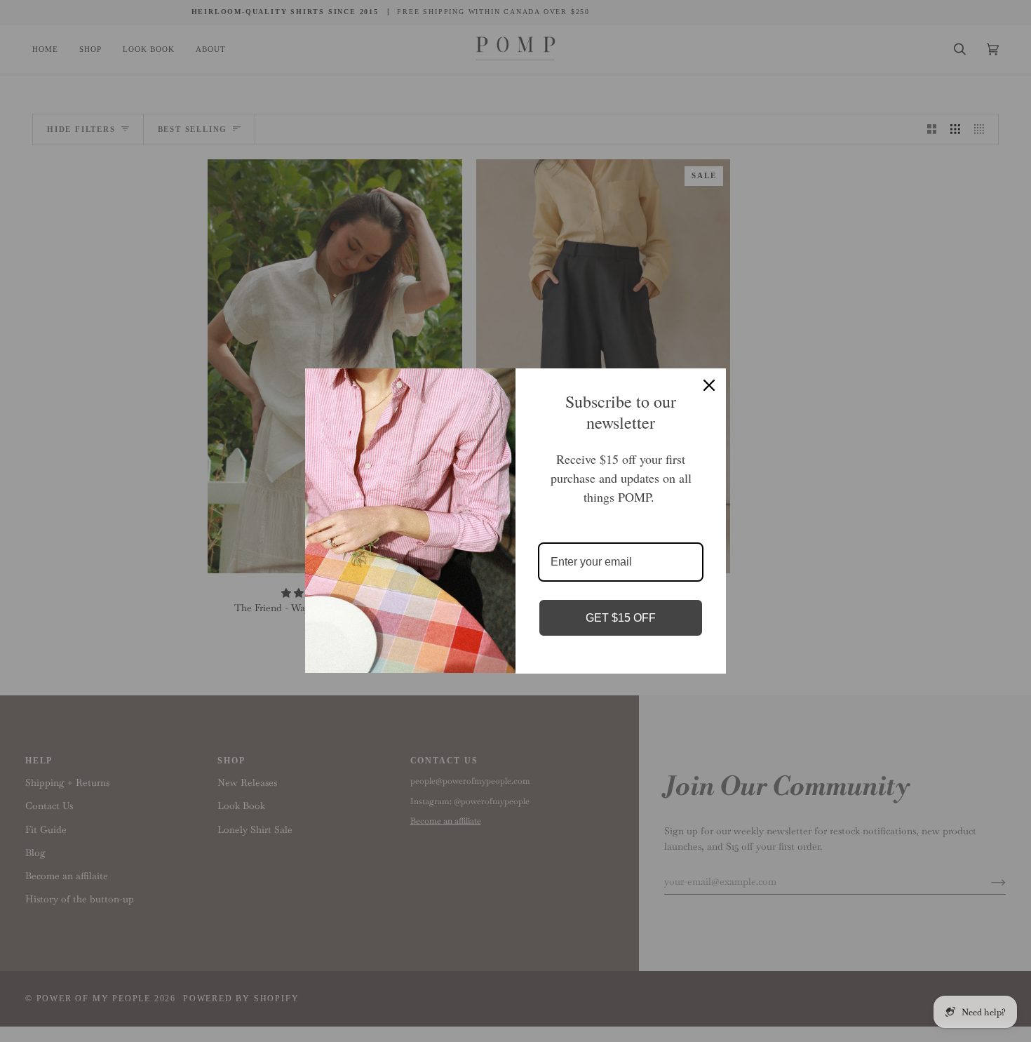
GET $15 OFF (621, 618)
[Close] (709, 385)
